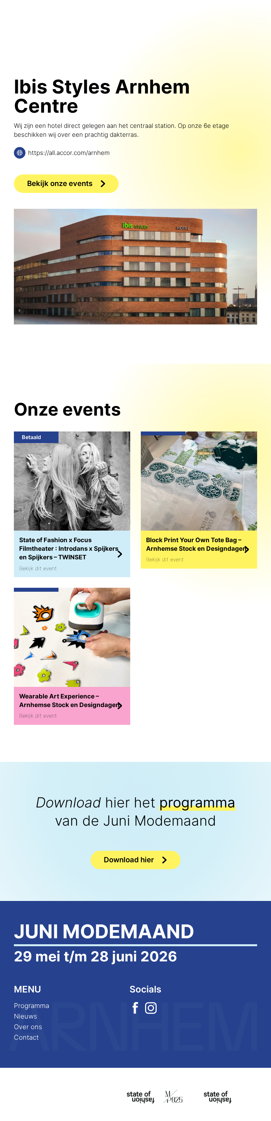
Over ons (28, 1027)
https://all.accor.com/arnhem (69, 153)
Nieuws (25, 1016)
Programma (31, 1006)
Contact (26, 1037)
